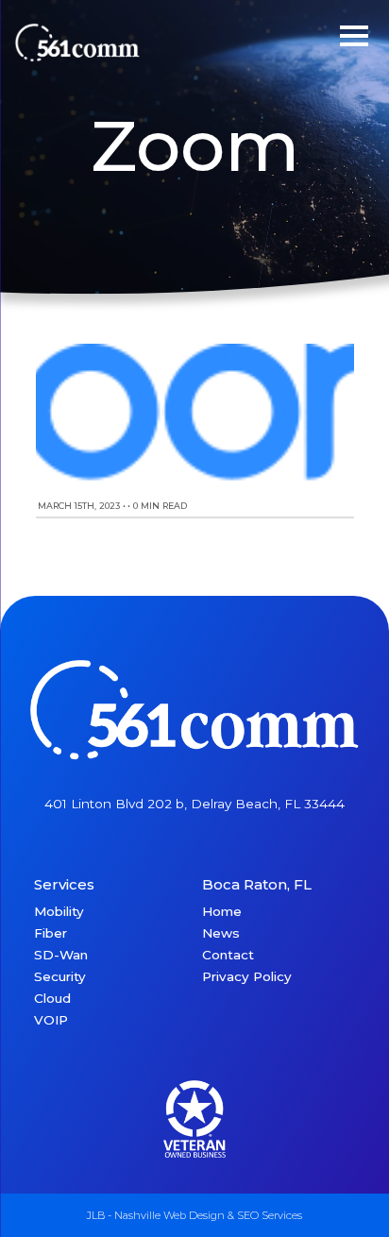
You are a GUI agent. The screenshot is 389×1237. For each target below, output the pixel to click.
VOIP (51, 1019)
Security (60, 976)
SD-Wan (61, 954)
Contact (228, 954)
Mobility (59, 911)
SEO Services (269, 1215)
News (221, 932)
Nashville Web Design (169, 1215)
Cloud (52, 998)
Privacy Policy (247, 976)
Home (222, 911)
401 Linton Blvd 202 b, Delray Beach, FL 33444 (194, 803)
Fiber (50, 932)
